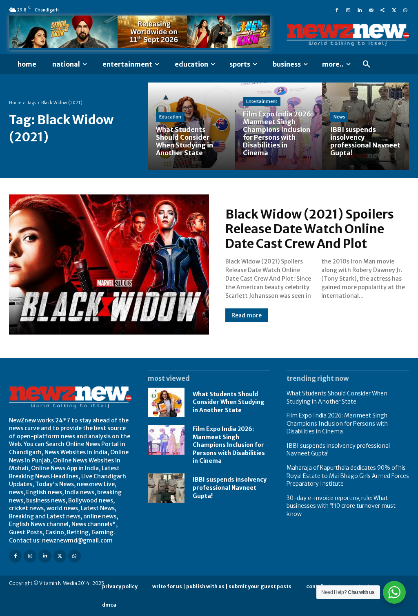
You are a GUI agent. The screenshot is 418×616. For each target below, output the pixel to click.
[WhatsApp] (405, 9)
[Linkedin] (359, 9)
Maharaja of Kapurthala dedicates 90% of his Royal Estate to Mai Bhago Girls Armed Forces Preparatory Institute (348, 475)
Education (170, 117)
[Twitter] (394, 9)
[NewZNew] (348, 35)
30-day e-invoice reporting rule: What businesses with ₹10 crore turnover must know (341, 506)
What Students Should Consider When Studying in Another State (229, 402)
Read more (246, 315)
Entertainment (261, 101)
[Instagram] (348, 9)
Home (15, 102)
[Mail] (371, 9)
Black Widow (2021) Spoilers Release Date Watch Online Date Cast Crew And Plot (309, 228)
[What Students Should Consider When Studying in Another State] (191, 126)
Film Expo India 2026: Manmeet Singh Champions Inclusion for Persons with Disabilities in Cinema (229, 444)
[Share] (382, 9)
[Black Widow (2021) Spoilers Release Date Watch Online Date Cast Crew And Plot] (109, 264)
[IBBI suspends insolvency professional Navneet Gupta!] (365, 126)
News (339, 117)
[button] (367, 65)
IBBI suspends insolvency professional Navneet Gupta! (230, 487)
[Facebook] (336, 9)
